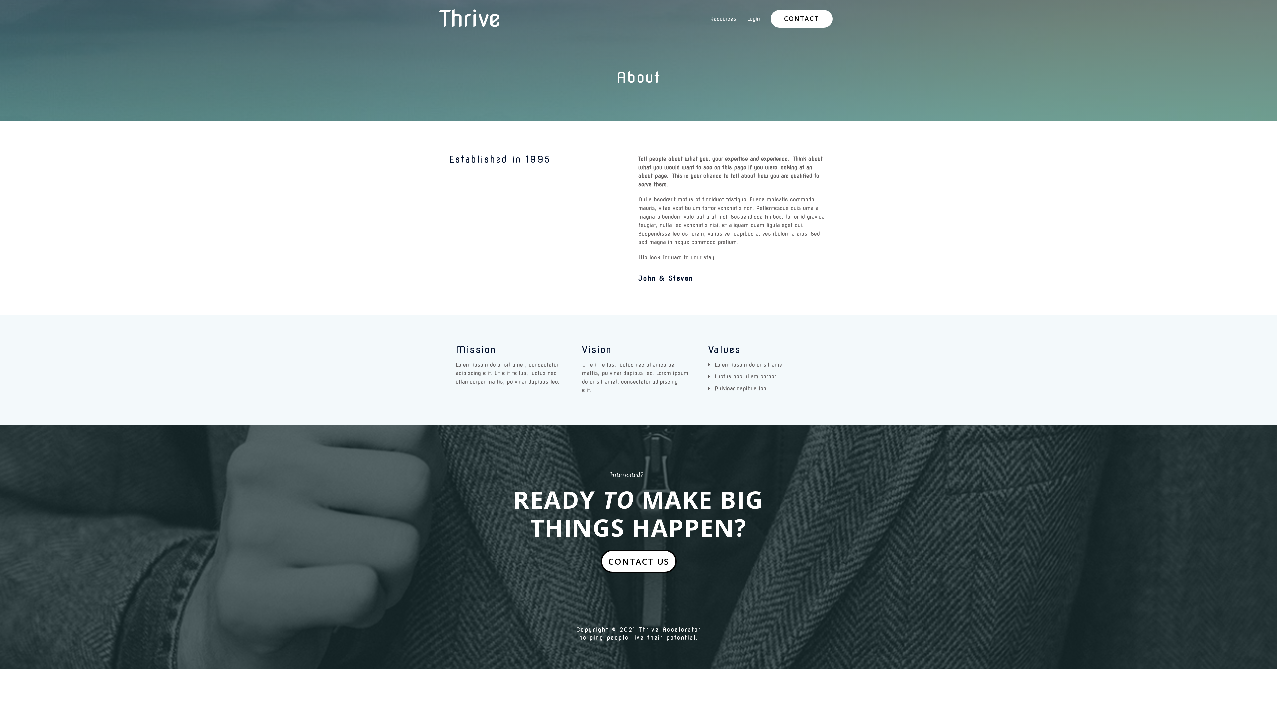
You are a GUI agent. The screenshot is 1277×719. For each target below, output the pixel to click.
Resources (723, 19)
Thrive (470, 18)
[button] (639, 561)
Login (753, 19)
